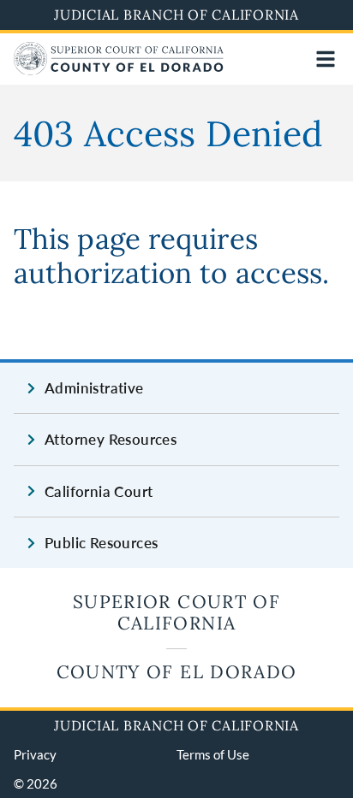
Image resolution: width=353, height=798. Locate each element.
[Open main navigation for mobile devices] (325, 59)
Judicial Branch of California (176, 14)
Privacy (35, 754)
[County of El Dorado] (119, 70)
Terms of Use (212, 754)
